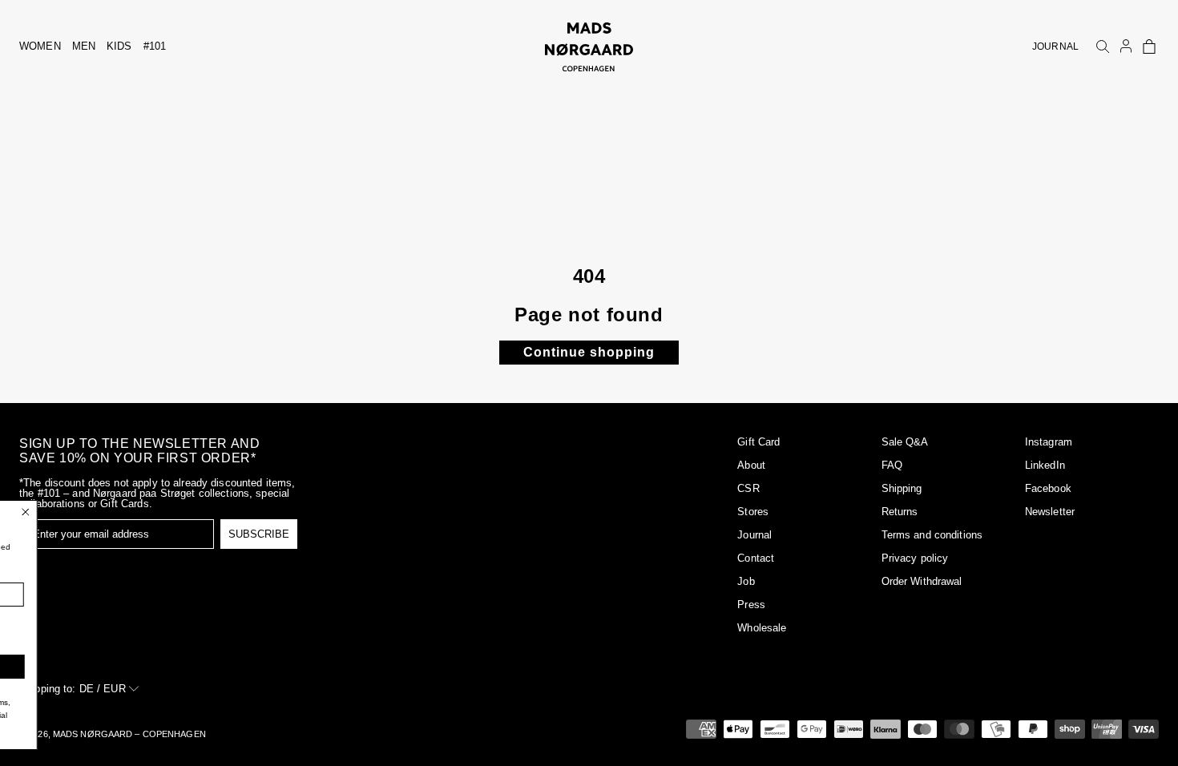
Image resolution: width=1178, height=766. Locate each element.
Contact (755, 558)
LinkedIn (1045, 465)
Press (751, 605)
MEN (83, 46)
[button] (1149, 46)
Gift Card (758, 442)
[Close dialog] (129, 512)
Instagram (1048, 442)
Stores (753, 512)
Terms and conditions (932, 535)
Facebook (1048, 488)
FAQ (891, 465)
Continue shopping (589, 352)
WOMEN (40, 46)
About (751, 465)
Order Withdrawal (921, 581)
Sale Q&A (905, 442)
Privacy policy (915, 558)
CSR (748, 488)
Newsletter (1050, 512)
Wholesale (761, 628)
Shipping (901, 488)
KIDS (119, 46)
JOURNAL (1055, 46)
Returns (899, 512)
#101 (155, 46)
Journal (754, 535)
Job (745, 581)
